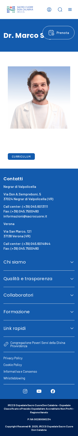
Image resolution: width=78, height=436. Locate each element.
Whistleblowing (14, 378)
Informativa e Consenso (20, 371)
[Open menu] (70, 9)
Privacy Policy (13, 358)
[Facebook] (52, 391)
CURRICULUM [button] (21, 156)
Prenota (63, 32)
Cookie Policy (12, 365)
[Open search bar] (60, 9)
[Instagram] (25, 391)
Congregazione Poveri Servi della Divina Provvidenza (37, 344)
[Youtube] (39, 391)
